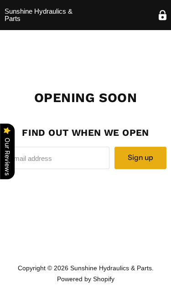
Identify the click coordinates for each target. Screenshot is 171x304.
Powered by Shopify (85, 279)
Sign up (140, 157)
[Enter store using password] (162, 15)
